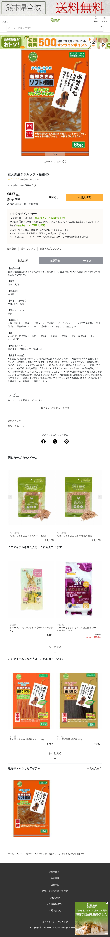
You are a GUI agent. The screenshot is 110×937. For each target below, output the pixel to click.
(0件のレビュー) (30, 179)
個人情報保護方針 (55, 904)
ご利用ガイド (55, 872)
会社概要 (55, 878)
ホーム (11, 854)
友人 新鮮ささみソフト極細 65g (70, 854)
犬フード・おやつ (24, 854)
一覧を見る (93, 768)
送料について (28, 249)
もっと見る (55, 647)
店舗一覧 (55, 885)
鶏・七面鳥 (49, 854)
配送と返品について (50, 249)
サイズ (87, 261)
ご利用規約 (55, 898)
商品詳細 (55, 261)
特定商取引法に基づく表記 (55, 891)
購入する (86, 197)
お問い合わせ (55, 910)
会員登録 (11, 249)
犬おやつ (38, 854)
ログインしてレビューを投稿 (55, 408)
